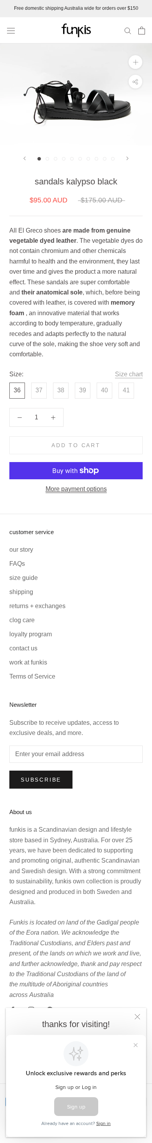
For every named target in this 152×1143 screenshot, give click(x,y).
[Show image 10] (113, 159)
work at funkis (28, 662)
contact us (23, 648)
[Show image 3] (55, 159)
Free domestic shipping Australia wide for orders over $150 (76, 8)
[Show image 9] (104, 159)
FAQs (17, 563)
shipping (21, 592)
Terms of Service (32, 676)
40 (104, 390)
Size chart (129, 374)
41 (126, 390)
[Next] (127, 158)
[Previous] (24, 158)
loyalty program (30, 634)
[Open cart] (141, 30)
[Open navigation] (11, 30)
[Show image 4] (63, 159)
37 (38, 390)
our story (21, 549)
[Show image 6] (80, 159)
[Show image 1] (39, 159)
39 (82, 390)
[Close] (137, 1017)
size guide (23, 577)
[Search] (127, 30)
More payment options (76, 489)
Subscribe (41, 779)
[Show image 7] (88, 159)
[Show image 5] (72, 159)
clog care (22, 620)
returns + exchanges (37, 606)
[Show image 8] (96, 159)
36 (17, 390)
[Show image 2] (47, 159)
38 (60, 390)
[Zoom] (135, 62)
